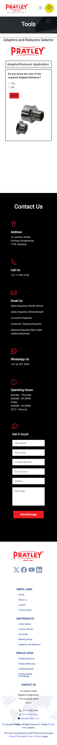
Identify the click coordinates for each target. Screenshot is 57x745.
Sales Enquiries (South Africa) (27, 305)
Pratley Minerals (26, 669)
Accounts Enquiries (21, 317)
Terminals (23, 634)
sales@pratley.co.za (29, 718)
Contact (22, 605)
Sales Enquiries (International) (27, 311)
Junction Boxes (26, 629)
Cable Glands (25, 624)
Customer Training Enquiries (26, 323)
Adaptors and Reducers (30, 645)
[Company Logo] (17, 8)
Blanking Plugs (26, 639)
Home (21, 595)
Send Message (28, 514)
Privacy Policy (25, 610)
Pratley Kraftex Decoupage (25, 675)
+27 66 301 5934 (20, 364)
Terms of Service (34, 736)
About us (23, 600)
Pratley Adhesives (27, 664)
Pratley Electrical (26, 659)
